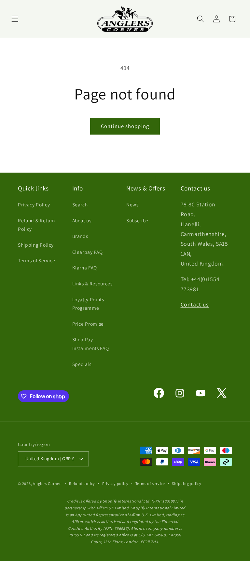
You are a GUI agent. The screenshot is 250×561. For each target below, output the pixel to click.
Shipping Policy (36, 244)
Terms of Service (36, 260)
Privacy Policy (34, 204)
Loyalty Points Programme (88, 303)
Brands (80, 236)
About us (81, 220)
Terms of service (150, 483)
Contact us (195, 304)
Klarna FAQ (84, 267)
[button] (15, 19)
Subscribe (137, 220)
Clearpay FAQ (87, 252)
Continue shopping (125, 126)
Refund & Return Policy (36, 224)
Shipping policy (186, 483)
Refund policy (82, 483)
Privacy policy (115, 483)
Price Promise (88, 323)
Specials (81, 364)
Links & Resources (92, 283)
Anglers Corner (47, 483)
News (132, 204)
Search (80, 204)
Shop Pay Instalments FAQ (90, 343)
